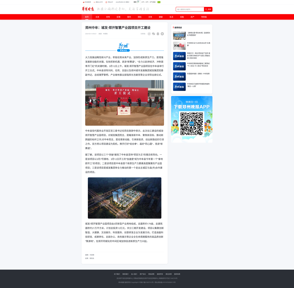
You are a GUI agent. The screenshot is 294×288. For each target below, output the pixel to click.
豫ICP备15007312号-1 (147, 282)
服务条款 (177, 274)
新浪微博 (88, 2)
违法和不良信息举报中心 (125, 278)
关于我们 (117, 274)
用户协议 (143, 274)
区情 (118, 17)
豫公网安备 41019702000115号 (165, 282)
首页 (87, 17)
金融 (182, 17)
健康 (161, 17)
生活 (171, 17)
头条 (97, 17)
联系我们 (126, 274)
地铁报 (204, 17)
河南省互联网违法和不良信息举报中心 (146, 278)
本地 (108, 17)
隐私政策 (151, 274)
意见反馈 (169, 274)
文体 (150, 17)
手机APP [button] (110, 2)
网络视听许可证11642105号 (168, 278)
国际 (139, 17)
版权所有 (160, 274)
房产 (192, 17)
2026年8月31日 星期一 (123, 2)
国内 (129, 17)
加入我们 (134, 274)
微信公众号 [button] (99, 2)
